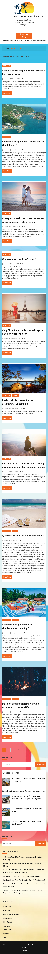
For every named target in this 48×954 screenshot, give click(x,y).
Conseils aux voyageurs (12, 914)
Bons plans (6, 65)
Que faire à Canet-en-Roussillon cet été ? (24, 535)
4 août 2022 (14, 540)
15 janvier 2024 (15, 338)
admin (6, 79)
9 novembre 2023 (16, 408)
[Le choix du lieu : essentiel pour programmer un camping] (24, 378)
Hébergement (8, 918)
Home (7, 49)
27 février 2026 (15, 79)
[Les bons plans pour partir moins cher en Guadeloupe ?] (24, 119)
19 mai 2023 (15, 472)
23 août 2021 (15, 712)
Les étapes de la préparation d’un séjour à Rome (21, 876)
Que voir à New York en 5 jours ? (19, 259)
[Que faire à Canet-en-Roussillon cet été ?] (24, 513)
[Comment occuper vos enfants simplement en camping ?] (24, 602)
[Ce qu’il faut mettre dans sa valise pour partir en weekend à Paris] (24, 308)
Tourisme (6, 926)
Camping (15, 395)
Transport (7, 930)
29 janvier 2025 (15, 226)
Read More (7, 93)
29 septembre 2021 (17, 633)
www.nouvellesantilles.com (29, 16)
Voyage (15, 531)
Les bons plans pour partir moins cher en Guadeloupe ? (24, 880)
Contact (24, 951)
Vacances (6, 934)
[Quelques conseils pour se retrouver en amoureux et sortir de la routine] (24, 196)
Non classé (7, 922)
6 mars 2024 (15, 264)
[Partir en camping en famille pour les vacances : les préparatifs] (24, 681)
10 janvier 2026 (15, 150)
